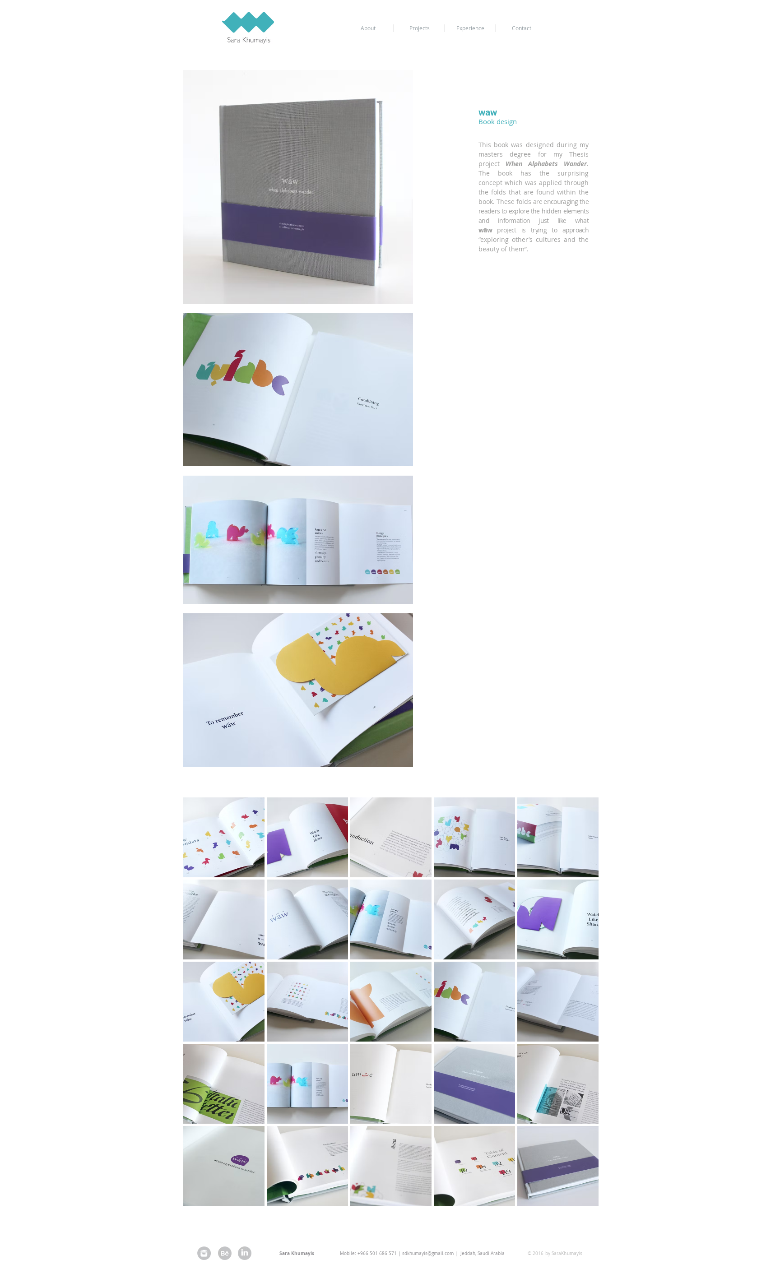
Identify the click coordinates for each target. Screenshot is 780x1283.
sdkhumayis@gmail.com (428, 1253)
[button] (224, 837)
